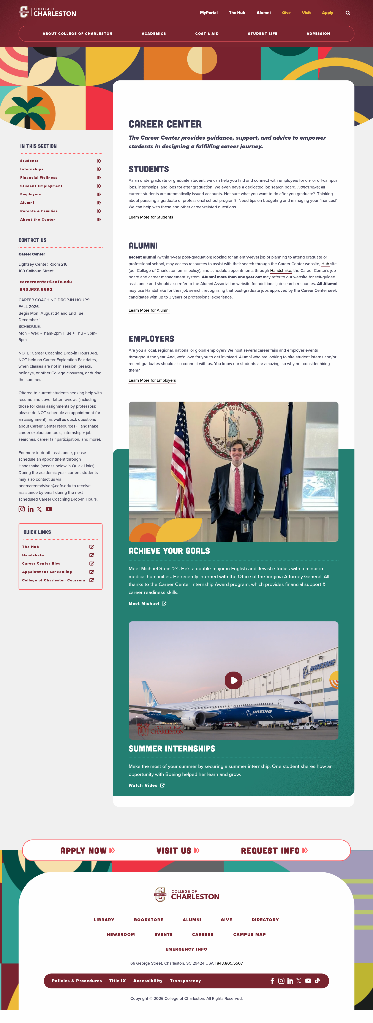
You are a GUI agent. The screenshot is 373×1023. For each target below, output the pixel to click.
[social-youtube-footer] (308, 982)
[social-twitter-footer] (299, 982)
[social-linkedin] (31, 511)
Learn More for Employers (152, 380)
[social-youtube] (49, 511)
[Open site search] (347, 12)
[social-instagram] (22, 511)
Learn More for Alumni (149, 310)
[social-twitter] (40, 511)
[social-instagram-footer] (281, 982)
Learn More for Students (151, 217)
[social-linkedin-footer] (290, 982)
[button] (233, 680)
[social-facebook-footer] (272, 982)
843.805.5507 (230, 963)
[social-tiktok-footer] (317, 982)
